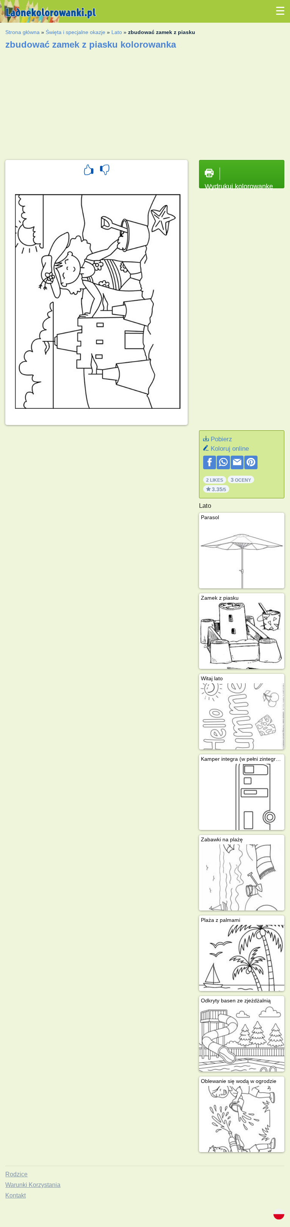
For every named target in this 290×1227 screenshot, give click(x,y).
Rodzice (16, 1174)
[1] (89, 171)
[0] (105, 171)
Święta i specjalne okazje (75, 32)
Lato (116, 32)
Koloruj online (230, 448)
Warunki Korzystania (32, 1185)
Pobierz (221, 439)
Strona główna (22, 32)
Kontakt (15, 1195)
